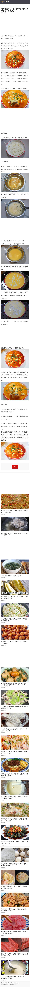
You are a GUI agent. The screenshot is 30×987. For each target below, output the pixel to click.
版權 (15, 984)
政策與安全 (7, 984)
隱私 (13, 984)
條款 (11, 984)
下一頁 (15, 466)
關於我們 (3, 984)
